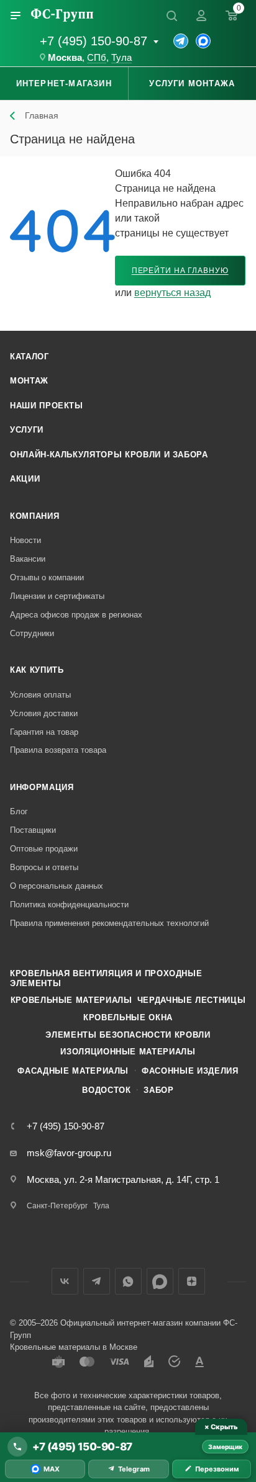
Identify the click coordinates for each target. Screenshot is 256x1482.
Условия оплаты (40, 694)
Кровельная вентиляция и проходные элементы (106, 978)
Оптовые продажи (44, 848)
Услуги (26, 429)
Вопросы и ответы (44, 867)
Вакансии (27, 559)
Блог (19, 811)
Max (160, 1281)
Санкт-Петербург (57, 1205)
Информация (42, 787)
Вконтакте (65, 1281)
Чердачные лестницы (191, 1000)
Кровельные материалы (71, 1000)
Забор (158, 1090)
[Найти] (171, 15)
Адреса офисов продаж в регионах (76, 614)
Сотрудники (32, 633)
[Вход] (201, 15)
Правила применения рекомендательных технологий (109, 923)
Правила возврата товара (58, 750)
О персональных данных (56, 886)
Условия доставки (44, 713)
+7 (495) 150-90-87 (93, 41)
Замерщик (225, 1446)
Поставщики (33, 830)
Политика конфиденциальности (69, 904)
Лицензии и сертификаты (57, 596)
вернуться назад (172, 292)
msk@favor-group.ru (69, 1152)
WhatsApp (128, 1281)
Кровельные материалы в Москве (73, 1347)
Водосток (106, 1090)
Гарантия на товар (44, 732)
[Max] (203, 41)
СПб (96, 58)
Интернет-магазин (64, 83)
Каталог (29, 356)
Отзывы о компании (47, 577)
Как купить (37, 670)
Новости (25, 540)
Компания (34, 516)
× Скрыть (220, 1426)
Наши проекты (46, 405)
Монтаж (29, 380)
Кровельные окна (128, 1017)
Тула (121, 58)
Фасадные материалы (73, 1071)
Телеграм (96, 1281)
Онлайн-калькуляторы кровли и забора (109, 454)
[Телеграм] (180, 41)
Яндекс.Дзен (191, 1281)
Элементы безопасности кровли (127, 1035)
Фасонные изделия (190, 1071)
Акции (25, 478)
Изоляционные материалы (127, 1051)
